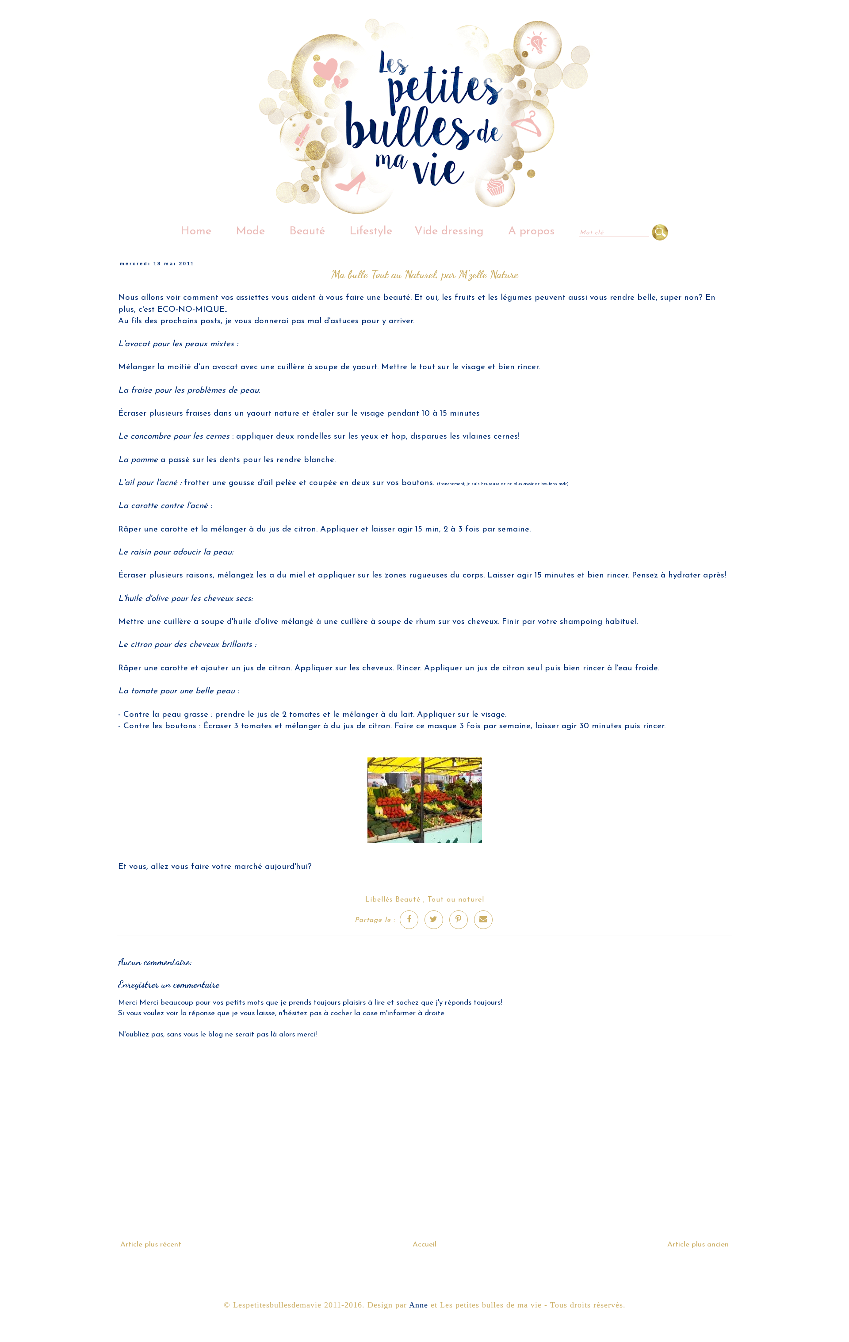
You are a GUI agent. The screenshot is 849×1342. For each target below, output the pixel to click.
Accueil (424, 1244)
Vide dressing (449, 231)
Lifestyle (370, 231)
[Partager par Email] (483, 919)
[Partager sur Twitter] (433, 919)
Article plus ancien (698, 1244)
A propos (531, 231)
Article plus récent (150, 1244)
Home (195, 231)
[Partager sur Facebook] (409, 919)
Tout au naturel (456, 899)
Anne (418, 1304)
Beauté (307, 231)
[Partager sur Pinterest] (458, 919)
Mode (250, 231)
